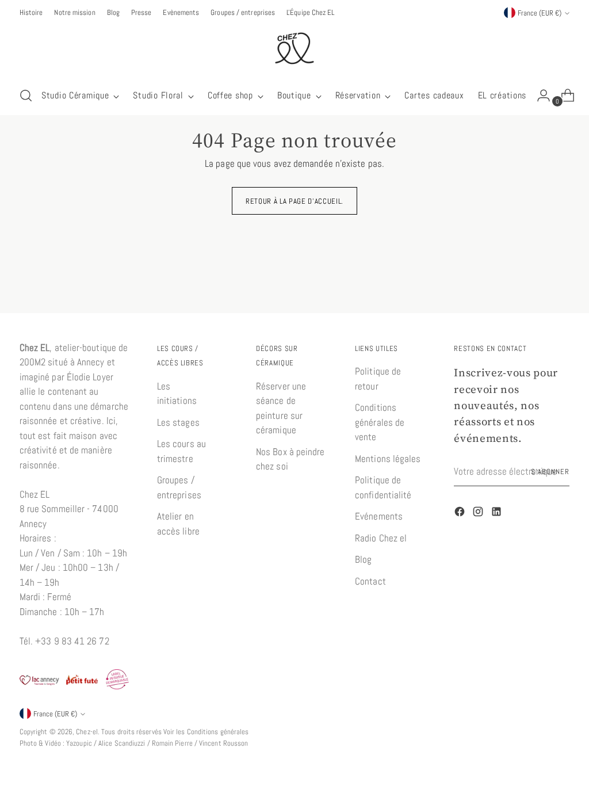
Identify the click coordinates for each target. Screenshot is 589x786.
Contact (370, 581)
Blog (363, 559)
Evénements (379, 516)
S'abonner (550, 471)
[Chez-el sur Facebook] (461, 514)
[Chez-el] (294, 48)
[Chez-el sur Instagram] (479, 514)
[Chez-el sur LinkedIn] (497, 514)
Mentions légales (387, 458)
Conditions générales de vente (379, 422)
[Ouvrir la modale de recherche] (25, 95)
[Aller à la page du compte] (538, 95)
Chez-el (87, 732)
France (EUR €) (539, 13)
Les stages (178, 422)
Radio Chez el (381, 538)
